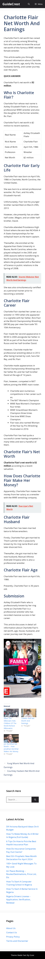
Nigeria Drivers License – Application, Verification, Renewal (18, 899)
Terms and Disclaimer (17, 940)
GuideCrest (11, 4)
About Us (11, 928)
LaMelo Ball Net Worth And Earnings (27, 720)
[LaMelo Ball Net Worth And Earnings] (28, 713)
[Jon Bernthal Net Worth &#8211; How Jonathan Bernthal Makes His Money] (11, 738)
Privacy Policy (13, 936)
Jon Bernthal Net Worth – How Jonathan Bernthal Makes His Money (11, 748)
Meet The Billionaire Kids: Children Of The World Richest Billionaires (10, 723)
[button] (28, 4)
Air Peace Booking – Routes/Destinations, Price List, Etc (21, 874)
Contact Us (11, 932)
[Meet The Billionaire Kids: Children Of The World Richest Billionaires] (11, 713)
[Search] (35, 800)
